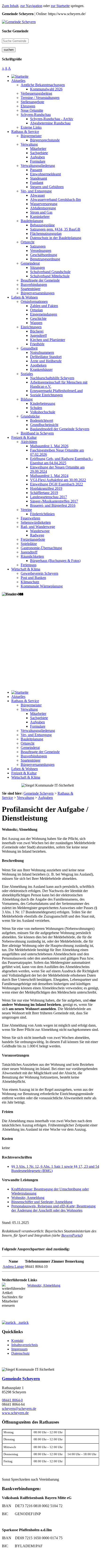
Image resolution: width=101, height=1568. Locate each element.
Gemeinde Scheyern (21, 1378)
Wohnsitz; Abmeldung (43, 1285)
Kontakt (17, 1341)
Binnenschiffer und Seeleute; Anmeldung (41, 1202)
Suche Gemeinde (15, 31)
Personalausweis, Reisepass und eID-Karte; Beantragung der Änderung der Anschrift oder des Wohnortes (53, 1208)
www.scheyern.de (15, 1413)
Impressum (19, 1349)
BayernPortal (71, 1235)
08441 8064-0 (12, 1400)
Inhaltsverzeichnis (24, 1345)
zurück (22, 1322)
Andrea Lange (13, 1267)
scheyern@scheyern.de (19, 1409)
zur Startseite (60, 6)
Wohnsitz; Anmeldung (27, 1198)
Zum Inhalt (10, 6)
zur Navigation (31, 6)
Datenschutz (20, 1353)
